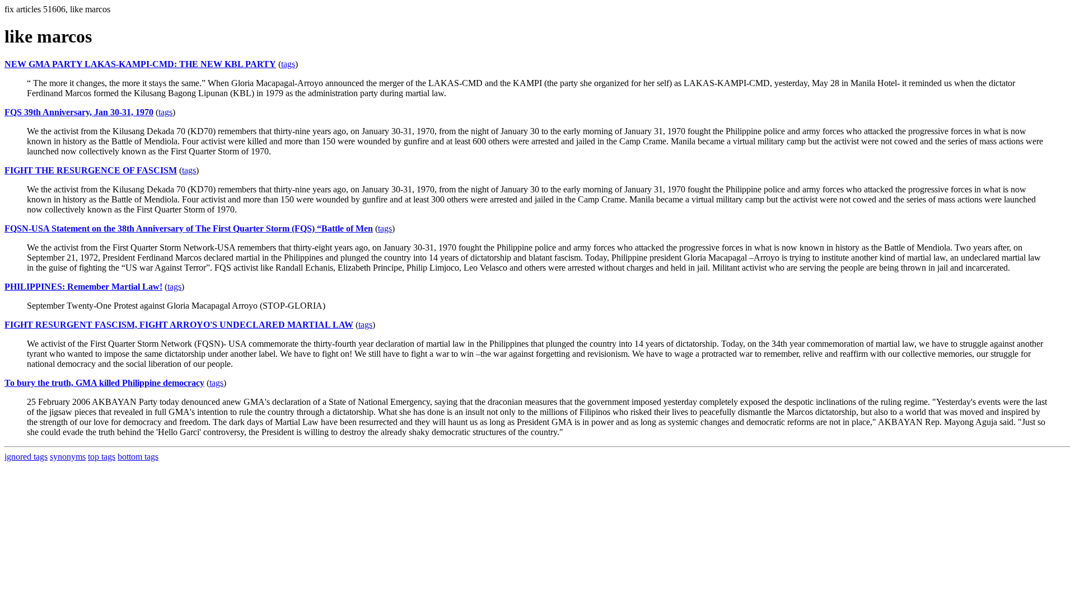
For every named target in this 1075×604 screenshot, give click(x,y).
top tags (101, 456)
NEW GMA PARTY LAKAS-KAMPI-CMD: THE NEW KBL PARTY (140, 64)
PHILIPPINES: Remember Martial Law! (83, 286)
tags (288, 64)
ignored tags (26, 456)
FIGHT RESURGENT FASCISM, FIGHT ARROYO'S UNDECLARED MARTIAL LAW (178, 324)
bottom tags (138, 456)
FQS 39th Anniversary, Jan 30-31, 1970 (78, 112)
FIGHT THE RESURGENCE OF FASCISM (90, 170)
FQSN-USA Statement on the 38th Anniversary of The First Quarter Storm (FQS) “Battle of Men (188, 228)
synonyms (68, 456)
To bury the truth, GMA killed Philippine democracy (104, 383)
